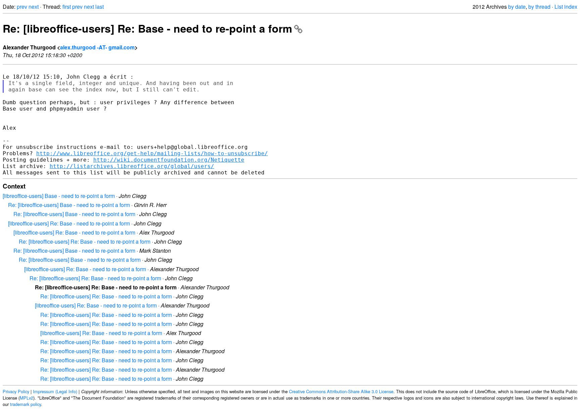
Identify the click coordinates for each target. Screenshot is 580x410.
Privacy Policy (16, 391)
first (66, 6)
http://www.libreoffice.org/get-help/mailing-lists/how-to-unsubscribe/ (152, 153)
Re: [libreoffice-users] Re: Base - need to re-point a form (147, 28)
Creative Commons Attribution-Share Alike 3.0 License (341, 391)
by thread (539, 6)
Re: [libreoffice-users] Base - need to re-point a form (69, 205)
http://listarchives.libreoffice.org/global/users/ (132, 166)
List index (565, 6)
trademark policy (25, 404)
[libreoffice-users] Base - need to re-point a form (59, 196)
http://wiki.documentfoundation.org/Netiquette (168, 160)
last (99, 6)
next (34, 6)
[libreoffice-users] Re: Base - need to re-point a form (69, 223)
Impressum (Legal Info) (55, 391)
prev (22, 6)
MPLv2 (26, 398)
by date (517, 6)
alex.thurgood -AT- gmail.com (97, 47)
